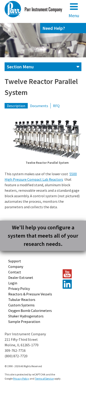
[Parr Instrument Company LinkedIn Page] (70, 284)
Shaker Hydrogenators (26, 316)
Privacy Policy (19, 288)
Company (15, 266)
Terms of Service (44, 378)
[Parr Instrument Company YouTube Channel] (70, 273)
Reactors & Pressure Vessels (30, 294)
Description (16, 105)
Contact (14, 272)
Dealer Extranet (20, 277)
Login (12, 283)
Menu (74, 15)
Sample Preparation (24, 321)
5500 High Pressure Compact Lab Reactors (41, 177)
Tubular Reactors (21, 299)
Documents (39, 105)
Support (14, 261)
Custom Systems (21, 305)
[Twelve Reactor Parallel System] (47, 139)
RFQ (56, 105)
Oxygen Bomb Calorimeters (30, 310)
